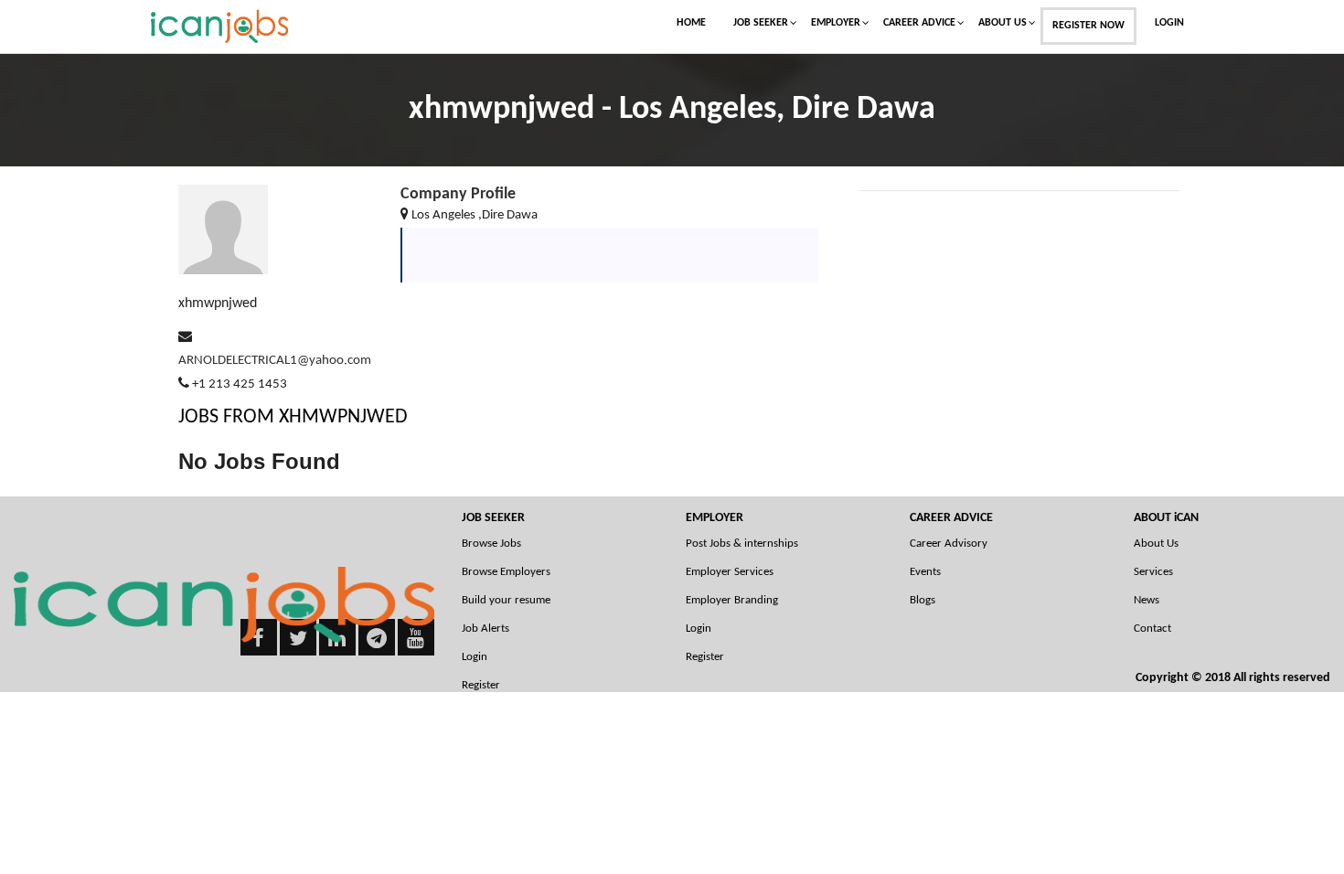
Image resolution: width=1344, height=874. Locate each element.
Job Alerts (485, 628)
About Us (1002, 22)
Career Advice (919, 22)
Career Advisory (948, 543)
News (1146, 600)
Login (1169, 22)
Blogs (922, 600)
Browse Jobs (491, 543)
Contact (1152, 628)
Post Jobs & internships (742, 543)
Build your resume (506, 600)
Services (1153, 572)
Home (691, 22)
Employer (835, 22)
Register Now (1088, 25)
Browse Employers (506, 572)
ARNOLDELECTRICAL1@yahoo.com (274, 361)
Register (705, 657)
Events (925, 572)
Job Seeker (760, 22)
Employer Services (729, 572)
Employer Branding (732, 600)
